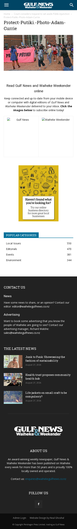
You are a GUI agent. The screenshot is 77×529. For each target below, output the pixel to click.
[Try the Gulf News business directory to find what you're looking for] (38, 193)
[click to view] (21, 136)
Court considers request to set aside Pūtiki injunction (42, 14)
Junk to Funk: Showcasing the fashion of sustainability (45, 358)
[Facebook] (38, 504)
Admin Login (19, 517)
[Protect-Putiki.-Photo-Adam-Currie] (38, 69)
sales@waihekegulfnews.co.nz (22, 333)
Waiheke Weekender (55, 85)
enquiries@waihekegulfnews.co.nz (45, 479)
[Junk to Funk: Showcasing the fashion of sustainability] (13, 361)
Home (7, 14)
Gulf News (23, 85)
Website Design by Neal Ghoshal (47, 517)
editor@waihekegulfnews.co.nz (30, 306)
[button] (6, 5)
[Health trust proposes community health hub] (13, 379)
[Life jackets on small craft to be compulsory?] (13, 397)
